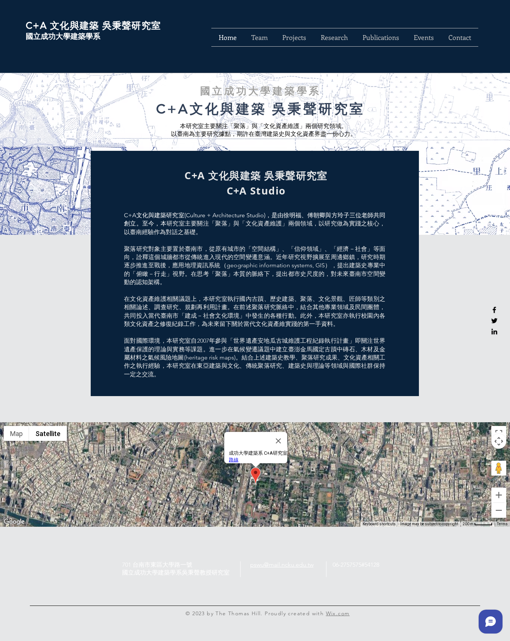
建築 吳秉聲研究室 (120, 25)
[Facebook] (494, 310)
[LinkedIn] (494, 331)
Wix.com (338, 613)
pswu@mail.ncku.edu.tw (282, 564)
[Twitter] (494, 321)
